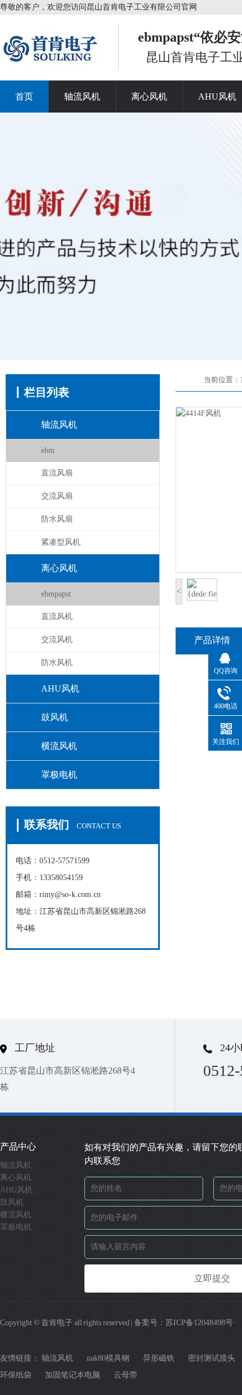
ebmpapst (56, 594)
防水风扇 (57, 519)
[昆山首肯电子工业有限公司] (50, 62)
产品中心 (18, 1146)
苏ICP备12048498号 (199, 1322)
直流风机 (57, 616)
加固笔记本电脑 (72, 1375)
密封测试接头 (211, 1358)
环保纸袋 (16, 1375)
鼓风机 (54, 717)
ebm (48, 450)
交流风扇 (57, 496)
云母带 (125, 1375)
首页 (24, 96)
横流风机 (59, 746)
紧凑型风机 (60, 542)
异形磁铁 (158, 1358)
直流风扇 (57, 473)
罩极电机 (59, 774)
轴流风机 (82, 96)
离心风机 (149, 96)
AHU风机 (60, 688)
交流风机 (57, 639)
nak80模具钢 (108, 1358)
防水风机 (57, 662)
